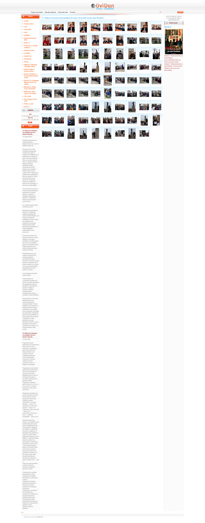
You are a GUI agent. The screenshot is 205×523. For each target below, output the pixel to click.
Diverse (26, 106)
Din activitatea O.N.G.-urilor (30, 100)
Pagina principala (37, 12)
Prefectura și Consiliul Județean (31, 46)
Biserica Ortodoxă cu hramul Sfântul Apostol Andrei (31, 75)
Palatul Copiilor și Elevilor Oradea (29, 70)
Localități (27, 53)
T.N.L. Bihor (27, 96)
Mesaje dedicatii (50, 12)
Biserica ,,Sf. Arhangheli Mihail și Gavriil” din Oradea (31, 82)
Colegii (26, 21)
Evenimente (27, 59)
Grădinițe (27, 35)
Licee (25, 26)
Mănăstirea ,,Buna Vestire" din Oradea (30, 92)
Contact (72, 12)
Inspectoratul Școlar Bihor (30, 39)
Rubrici (26, 62)
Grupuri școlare (29, 24)
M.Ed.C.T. (27, 43)
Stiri (22, 512)
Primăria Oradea (29, 50)
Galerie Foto (27, 56)
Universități (27, 29)
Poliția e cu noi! (28, 104)
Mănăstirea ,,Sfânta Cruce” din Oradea (30, 88)
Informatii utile (63, 12)
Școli (25, 32)
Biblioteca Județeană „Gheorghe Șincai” (30, 65)
